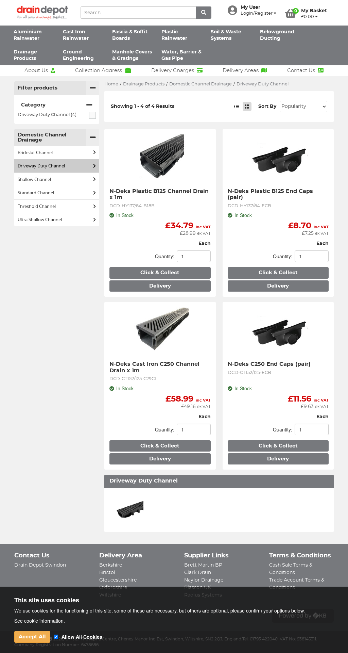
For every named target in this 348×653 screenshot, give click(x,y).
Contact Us (301, 70)
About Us (36, 70)
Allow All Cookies (82, 636)
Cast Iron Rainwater (76, 35)
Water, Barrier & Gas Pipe (181, 55)
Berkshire (110, 565)
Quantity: (164, 256)
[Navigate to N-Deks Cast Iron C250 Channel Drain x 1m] (160, 331)
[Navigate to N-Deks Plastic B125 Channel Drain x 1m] (160, 158)
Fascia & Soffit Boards (129, 35)
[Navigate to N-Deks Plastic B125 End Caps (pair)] (278, 158)
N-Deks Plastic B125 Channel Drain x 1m (159, 194)
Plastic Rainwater (174, 35)
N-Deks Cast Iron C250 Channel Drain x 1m (155, 367)
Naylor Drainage (203, 580)
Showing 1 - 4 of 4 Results (142, 106)
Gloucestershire (118, 580)
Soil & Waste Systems (226, 35)
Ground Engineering (78, 55)
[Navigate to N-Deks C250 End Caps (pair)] (278, 331)
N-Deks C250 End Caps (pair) (269, 364)
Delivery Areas (241, 70)
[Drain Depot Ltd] (42, 12)
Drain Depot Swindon (40, 565)
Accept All (32, 636)
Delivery (160, 286)
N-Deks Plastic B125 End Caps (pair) (271, 194)
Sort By (267, 106)
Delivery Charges (172, 70)
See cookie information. (39, 620)
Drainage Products (25, 55)
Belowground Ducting (277, 35)
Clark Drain (197, 572)
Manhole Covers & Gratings (132, 55)
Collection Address (98, 70)
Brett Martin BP (203, 565)
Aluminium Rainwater (28, 35)
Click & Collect (159, 272)
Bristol (107, 572)
